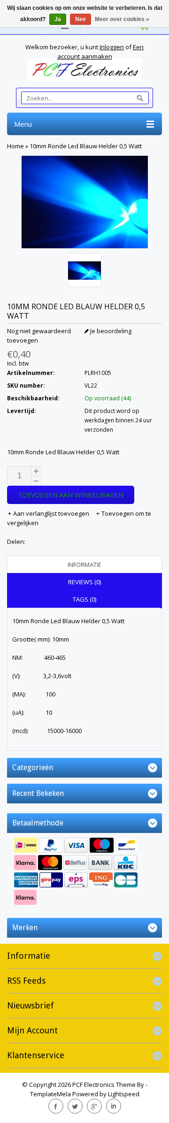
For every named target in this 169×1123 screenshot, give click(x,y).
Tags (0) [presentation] (84, 599)
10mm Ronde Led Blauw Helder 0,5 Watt (86, 146)
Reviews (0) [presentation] (84, 582)
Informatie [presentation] (84, 564)
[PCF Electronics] (84, 69)
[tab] (84, 564)
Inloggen (112, 47)
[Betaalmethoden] (84, 872)
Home (15, 146)
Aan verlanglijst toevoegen (51, 513)
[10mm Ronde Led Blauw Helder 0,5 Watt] (84, 271)
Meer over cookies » (122, 19)
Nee (80, 19)
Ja (57, 19)
